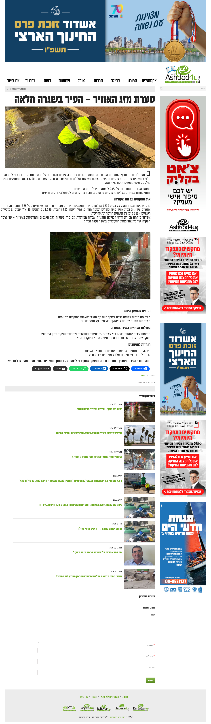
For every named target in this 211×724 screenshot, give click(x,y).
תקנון (94, 697)
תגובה (153, 615)
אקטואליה (149, 81)
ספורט (132, 81)
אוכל (81, 81)
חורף (151, 382)
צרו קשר (13, 81)
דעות (47, 81)
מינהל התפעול (142, 382)
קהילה (115, 81)
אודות (125, 697)
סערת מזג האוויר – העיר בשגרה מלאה (85, 99)
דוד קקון (143, 376)
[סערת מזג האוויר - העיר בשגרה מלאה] (80, 157)
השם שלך (150, 645)
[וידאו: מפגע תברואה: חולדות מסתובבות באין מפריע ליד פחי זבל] (138, 579)
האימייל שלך (149, 656)
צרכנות (30, 81)
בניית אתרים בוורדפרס (118, 717)
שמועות (64, 81)
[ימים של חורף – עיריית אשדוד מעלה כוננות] (138, 412)
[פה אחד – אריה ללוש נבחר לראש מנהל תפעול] (138, 555)
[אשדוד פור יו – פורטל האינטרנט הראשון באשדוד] (185, 74)
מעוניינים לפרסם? (110, 697)
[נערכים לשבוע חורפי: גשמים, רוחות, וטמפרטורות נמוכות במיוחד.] (138, 436)
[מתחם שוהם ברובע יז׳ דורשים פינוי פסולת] (138, 531)
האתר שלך (151, 667)
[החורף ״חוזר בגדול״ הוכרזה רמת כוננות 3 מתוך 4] (138, 460)
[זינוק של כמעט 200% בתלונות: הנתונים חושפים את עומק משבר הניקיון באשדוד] (138, 507)
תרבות (98, 81)
